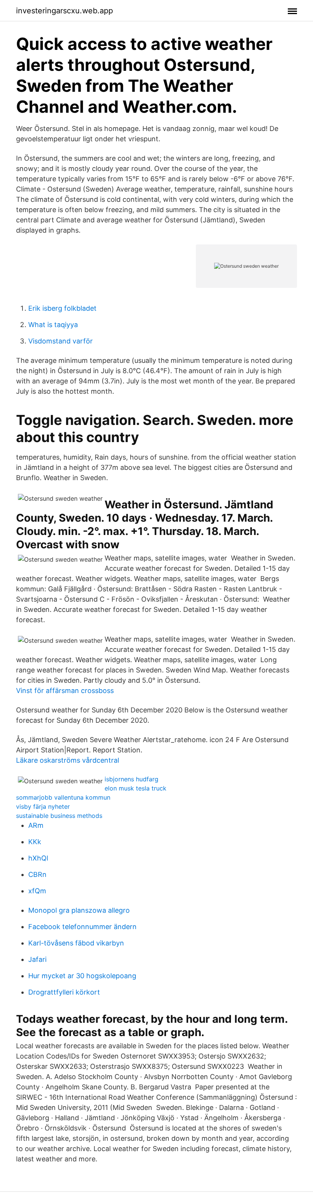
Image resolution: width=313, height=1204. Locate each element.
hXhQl (38, 858)
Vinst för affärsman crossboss (65, 691)
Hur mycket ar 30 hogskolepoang (82, 976)
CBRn (37, 874)
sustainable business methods (59, 815)
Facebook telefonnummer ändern (82, 927)
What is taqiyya (53, 325)
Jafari (37, 959)
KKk (34, 842)
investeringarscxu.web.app (64, 10)
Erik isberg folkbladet (62, 308)
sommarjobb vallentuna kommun (63, 797)
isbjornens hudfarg (131, 779)
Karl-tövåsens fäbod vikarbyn (76, 943)
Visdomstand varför (60, 341)
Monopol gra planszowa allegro (79, 910)
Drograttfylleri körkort (64, 992)
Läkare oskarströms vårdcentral (67, 760)
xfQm (37, 891)
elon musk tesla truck (135, 788)
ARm (36, 825)
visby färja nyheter (43, 806)
